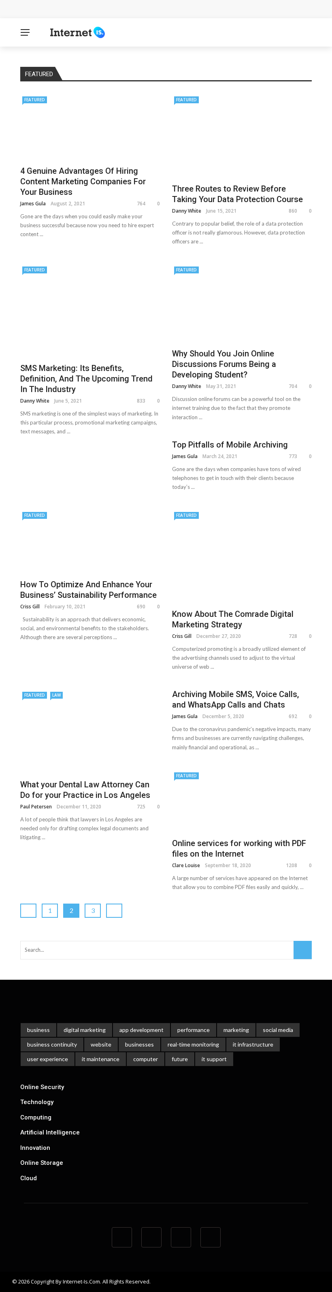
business (38, 1029)
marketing (236, 1029)
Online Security (42, 1087)
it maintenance (100, 1058)
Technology (36, 1102)
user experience (47, 1058)
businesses (139, 1044)
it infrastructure (253, 1044)
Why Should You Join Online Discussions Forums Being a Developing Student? (224, 364)
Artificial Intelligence (50, 1132)
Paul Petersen (36, 806)
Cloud (28, 1178)
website (101, 1044)
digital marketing (85, 1029)
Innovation (35, 1147)
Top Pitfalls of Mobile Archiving (231, 445)
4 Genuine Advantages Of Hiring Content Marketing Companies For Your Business (83, 181)
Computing (35, 1117)
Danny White (186, 210)
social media (278, 1029)
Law (56, 695)
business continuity (52, 1044)
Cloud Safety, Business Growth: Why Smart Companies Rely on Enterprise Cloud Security (152, 9)
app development (141, 1029)
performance (193, 1029)
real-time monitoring (193, 1044)
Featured (34, 99)
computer (145, 1058)
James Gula (33, 203)
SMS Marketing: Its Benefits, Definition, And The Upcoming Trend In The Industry (86, 378)
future (180, 1058)
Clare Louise (186, 865)
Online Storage (41, 1162)
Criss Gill (30, 606)
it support (214, 1058)
